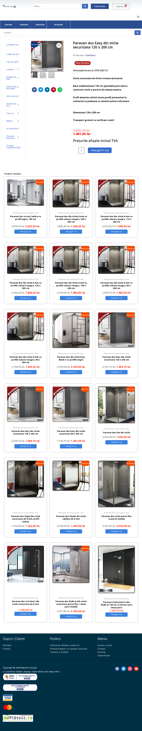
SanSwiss (91, 55)
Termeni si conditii (59, 652)
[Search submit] (85, 6)
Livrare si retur (104, 645)
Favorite (101, 652)
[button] (138, 16)
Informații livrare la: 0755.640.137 (90, 70)
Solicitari (7, 645)
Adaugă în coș (100, 150)
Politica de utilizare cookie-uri (64, 645)
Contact (6, 648)
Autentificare (103, 655)
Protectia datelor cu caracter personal (68, 648)
